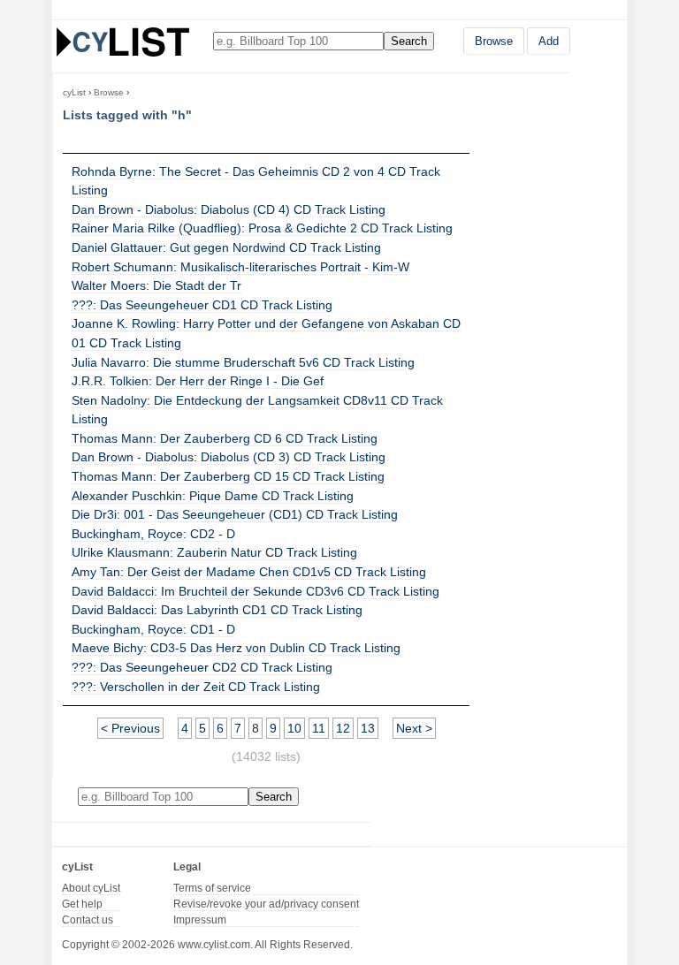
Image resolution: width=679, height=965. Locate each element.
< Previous (130, 728)
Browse (494, 41)
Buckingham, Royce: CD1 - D (153, 629)
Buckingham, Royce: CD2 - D (153, 534)
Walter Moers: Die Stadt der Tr (156, 285)
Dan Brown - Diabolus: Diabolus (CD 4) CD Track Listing (228, 209)
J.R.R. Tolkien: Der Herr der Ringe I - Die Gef (198, 381)
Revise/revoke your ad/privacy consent (266, 904)
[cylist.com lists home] (123, 41)
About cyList (91, 888)
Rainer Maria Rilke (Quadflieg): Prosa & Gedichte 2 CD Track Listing (262, 228)
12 (343, 728)
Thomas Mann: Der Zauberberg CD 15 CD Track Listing (228, 476)
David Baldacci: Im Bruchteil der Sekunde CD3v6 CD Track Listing (255, 591)
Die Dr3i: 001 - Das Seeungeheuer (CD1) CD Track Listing (235, 514)
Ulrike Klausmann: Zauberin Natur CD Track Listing (214, 552)
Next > (414, 728)
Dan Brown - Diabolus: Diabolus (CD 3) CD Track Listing (228, 457)
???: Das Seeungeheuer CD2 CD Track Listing (202, 667)
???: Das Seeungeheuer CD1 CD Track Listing (202, 305)
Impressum (199, 920)
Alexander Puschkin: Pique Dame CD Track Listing (213, 496)
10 (294, 728)
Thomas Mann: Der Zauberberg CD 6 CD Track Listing (225, 438)
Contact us (87, 920)
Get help (82, 904)
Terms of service (212, 888)
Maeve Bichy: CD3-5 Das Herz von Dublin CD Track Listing (236, 648)
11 (318, 728)
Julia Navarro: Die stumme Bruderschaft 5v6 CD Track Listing (243, 362)
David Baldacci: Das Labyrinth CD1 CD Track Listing (217, 610)
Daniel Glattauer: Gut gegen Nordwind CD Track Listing (226, 247)
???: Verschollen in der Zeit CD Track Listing (196, 687)
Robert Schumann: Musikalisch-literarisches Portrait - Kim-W (240, 267)
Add (548, 41)
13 (368, 728)
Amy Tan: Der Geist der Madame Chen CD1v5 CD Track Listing (249, 572)
